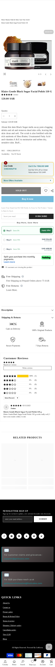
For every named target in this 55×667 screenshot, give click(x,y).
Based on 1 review (10, 365)
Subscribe (41, 216)
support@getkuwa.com (16, 558)
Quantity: (4, 111)
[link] (14, 481)
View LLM (7, 634)
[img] (16, 406)
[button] (7, 95)
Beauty (8, 20)
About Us (6, 603)
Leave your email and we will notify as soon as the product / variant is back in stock (27, 209)
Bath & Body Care (16, 20)
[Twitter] (41, 536)
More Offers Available (13, 181)
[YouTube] (34, 536)
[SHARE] (51, 190)
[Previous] (45, 74)
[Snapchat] (26, 536)
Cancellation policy (9, 630)
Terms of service (8, 621)
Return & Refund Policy (11, 616)
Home (3, 20)
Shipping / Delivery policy (12, 625)
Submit (43, 519)
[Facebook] (4, 536)
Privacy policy (8, 612)
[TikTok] (19, 536)
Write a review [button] (27, 368)
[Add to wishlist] (45, 190)
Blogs (5, 639)
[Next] (50, 74)
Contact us (6, 607)
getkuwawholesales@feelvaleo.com (23, 583)
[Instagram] (11, 536)
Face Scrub (26, 20)
